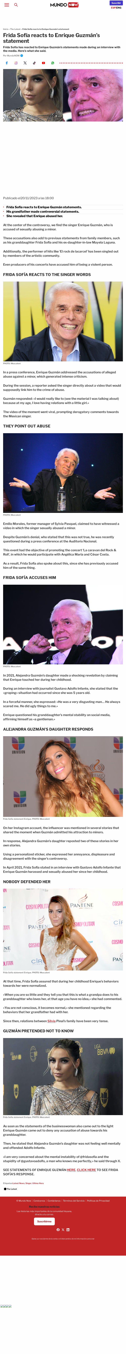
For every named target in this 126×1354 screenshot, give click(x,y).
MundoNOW (13, 55)
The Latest (15, 29)
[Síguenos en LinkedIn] (67, 1229)
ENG (118, 7)
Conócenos (39, 1200)
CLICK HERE (86, 1170)
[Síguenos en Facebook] (58, 1229)
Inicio (5, 29)
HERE (71, 1170)
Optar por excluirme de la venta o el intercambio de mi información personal (63, 1239)
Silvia (51, 1021)
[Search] (16, 4)
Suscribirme (44, 1221)
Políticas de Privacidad (98, 1200)
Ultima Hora (38, 1183)
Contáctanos (54, 1200)
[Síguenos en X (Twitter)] (63, 1229)
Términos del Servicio (74, 1200)
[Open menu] (6, 4)
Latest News (18, 1183)
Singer (28, 1183)
